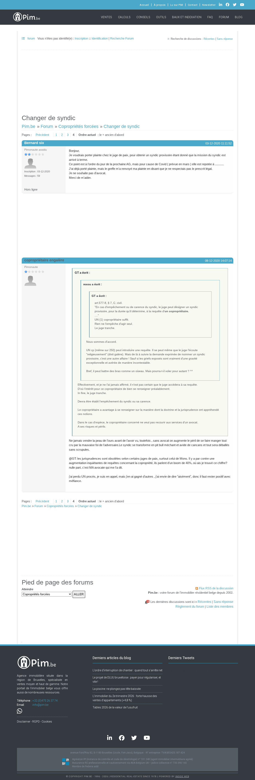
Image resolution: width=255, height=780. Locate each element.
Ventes (106, 17)
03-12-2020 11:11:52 (218, 143)
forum (31, 38)
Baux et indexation (186, 17)
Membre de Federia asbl (85, 766)
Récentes (209, 38)
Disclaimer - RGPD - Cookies (34, 721)
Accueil (144, 4)
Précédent (42, 134)
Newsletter (209, 4)
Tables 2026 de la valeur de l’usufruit (115, 707)
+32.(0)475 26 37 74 (45, 700)
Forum (224, 17)
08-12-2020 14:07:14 (218, 260)
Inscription (81, 38)
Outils (161, 17)
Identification (100, 38)
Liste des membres (220, 606)
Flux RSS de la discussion (216, 588)
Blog (238, 17)
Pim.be (28, 126)
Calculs (124, 17)
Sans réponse (225, 38)
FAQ (210, 17)
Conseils (143, 17)
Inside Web (182, 776)
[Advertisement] (127, 80)
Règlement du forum (190, 606)
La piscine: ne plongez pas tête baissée (117, 688)
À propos (160, 4)
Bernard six (34, 143)
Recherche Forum (122, 38)
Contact (193, 4)
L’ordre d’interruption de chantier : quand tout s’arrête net (127, 670)
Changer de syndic (122, 126)
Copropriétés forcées (78, 126)
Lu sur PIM (176, 4)
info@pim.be (40, 704)
